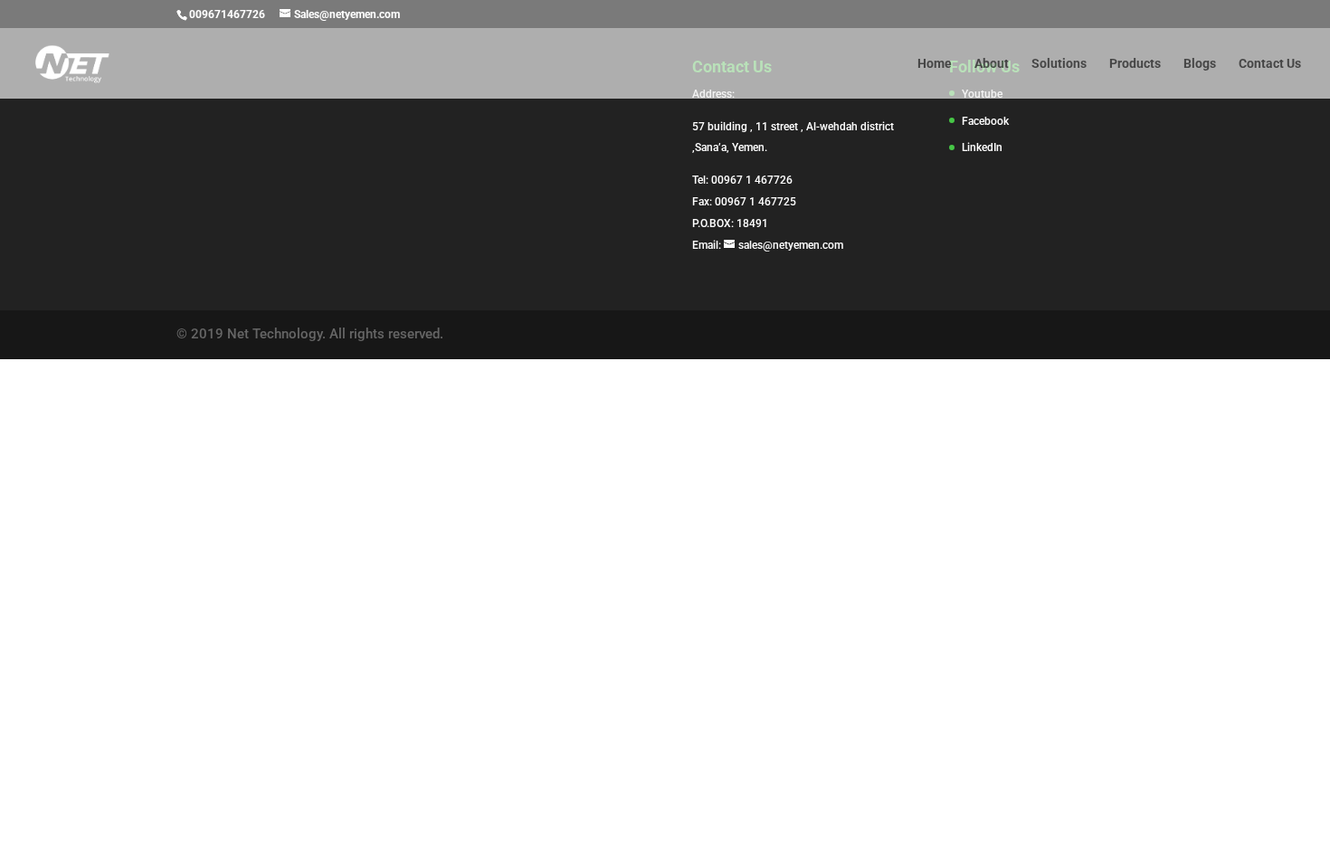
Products (1135, 64)
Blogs (1199, 64)
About (991, 64)
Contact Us (1270, 64)
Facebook (985, 121)
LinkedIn (982, 147)
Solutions (1059, 64)
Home (934, 64)
